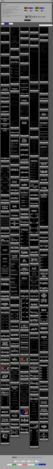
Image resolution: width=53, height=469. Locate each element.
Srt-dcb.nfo (5, 194)
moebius (36, 464)
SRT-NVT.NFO (5, 235)
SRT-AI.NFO (44, 381)
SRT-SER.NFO (5, 160)
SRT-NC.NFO (15, 242)
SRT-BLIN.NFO (5, 355)
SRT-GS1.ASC (44, 397)
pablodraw (24, 464)
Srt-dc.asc (34, 38)
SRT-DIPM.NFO (44, 323)
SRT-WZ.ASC (34, 378)
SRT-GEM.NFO (24, 290)
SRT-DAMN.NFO (15, 338)
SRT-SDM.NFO (24, 135)
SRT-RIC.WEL (5, 65)
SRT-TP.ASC (44, 421)
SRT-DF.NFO (34, 315)
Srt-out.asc (24, 31)
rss (37, 461)
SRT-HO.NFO (24, 272)
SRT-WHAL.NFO (15, 176)
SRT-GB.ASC (5, 41)
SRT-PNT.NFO (5, 227)
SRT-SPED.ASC (24, 378)
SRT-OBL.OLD (15, 127)
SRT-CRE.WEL (5, 84)
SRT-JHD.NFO (34, 263)
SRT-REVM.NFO (44, 142)
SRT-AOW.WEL (24, 95)
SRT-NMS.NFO (5, 101)
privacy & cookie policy (37, 457)
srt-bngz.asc (34, 45)
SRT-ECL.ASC (34, 421)
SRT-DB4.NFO (34, 332)
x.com (24, 461)
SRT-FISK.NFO (5, 291)
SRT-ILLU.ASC (34, 394)
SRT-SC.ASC (5, 423)
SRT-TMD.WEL (15, 56)
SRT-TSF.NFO (24, 187)
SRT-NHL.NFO (44, 240)
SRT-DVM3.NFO (5, 307)
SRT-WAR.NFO (44, 174)
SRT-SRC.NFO (34, 198)
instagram (31, 461)
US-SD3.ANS (24, 415)
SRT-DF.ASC (44, 405)
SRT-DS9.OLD (34, 155)
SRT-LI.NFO (44, 269)
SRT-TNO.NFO (34, 189)
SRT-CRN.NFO (24, 354)
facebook (17, 461)
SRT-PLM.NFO (24, 224)
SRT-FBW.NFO (24, 144)
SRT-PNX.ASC (24, 424)
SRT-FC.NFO (44, 100)
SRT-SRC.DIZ (24, 117)
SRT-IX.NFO (24, 264)
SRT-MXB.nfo (34, 246)
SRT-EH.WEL (5, 73)
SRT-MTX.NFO (44, 249)
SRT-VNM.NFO (24, 179)
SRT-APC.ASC (15, 362)
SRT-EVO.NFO (34, 299)
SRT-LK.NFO (24, 255)
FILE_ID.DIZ (24, 53)
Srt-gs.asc (44, 34)
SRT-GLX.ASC (24, 432)
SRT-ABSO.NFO (15, 382)
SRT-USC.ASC (15, 419)
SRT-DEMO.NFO (5, 330)
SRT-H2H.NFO (44, 278)
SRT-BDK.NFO (44, 360)
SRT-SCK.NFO (5, 202)
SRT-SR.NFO (44, 226)
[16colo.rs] (2, 1)
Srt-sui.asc (5, 32)
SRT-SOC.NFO (44, 117)
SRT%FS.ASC (5, 443)
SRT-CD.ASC (44, 413)
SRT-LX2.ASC (5, 388)
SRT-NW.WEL (34, 136)
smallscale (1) (27, 20)
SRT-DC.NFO (24, 329)
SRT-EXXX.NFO (24, 321)
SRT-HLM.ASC (34, 446)
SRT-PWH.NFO (15, 218)
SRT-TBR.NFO (5, 92)
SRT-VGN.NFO (44, 182)
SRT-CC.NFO (5, 347)
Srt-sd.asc (15, 48)
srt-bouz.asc (24, 44)
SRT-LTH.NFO (34, 254)
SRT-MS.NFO (15, 83)
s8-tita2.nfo (44, 81)
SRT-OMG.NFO (24, 247)
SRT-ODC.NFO (15, 234)
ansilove (13, 464)
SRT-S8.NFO (34, 205)
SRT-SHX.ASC (34, 386)
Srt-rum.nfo (44, 166)
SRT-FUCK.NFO (44, 290)
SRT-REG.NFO (34, 234)
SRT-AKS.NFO (5, 363)
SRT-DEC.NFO (15, 329)
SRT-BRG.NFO (15, 354)
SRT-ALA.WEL (44, 93)
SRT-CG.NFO (34, 354)
